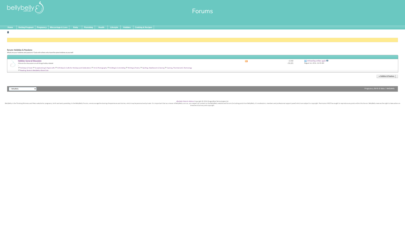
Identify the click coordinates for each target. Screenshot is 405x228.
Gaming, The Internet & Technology (179, 68)
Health (101, 27)
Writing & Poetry (134, 68)
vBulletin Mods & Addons (185, 101)
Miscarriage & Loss (59, 27)
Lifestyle (114, 27)
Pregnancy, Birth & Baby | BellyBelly (379, 89)
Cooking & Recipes (143, 27)
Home (10, 27)
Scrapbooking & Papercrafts (45, 68)
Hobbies (127, 27)
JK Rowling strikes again (316, 61)
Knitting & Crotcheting (117, 68)
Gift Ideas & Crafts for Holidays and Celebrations (74, 68)
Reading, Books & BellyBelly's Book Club (34, 70)
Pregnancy (42, 27)
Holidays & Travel (26, 68)
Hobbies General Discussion (29, 61)
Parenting (88, 27)
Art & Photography (100, 68)
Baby (75, 27)
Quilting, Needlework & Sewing (153, 68)
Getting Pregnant (26, 27)
